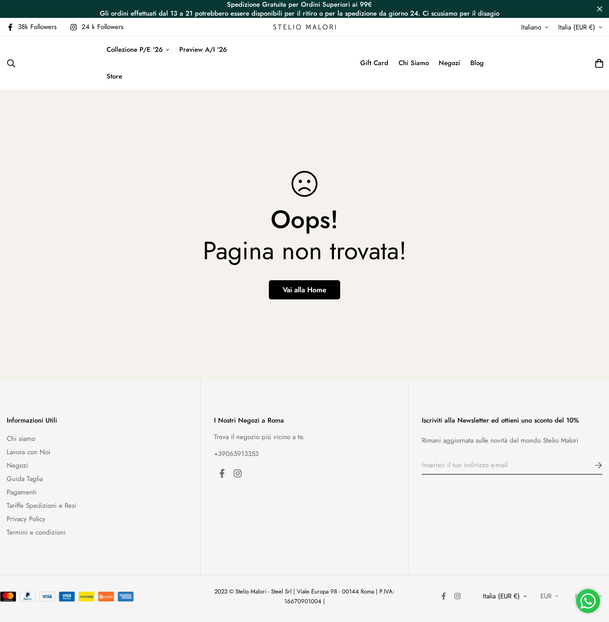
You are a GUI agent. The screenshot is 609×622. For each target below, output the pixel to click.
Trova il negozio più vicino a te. (259, 437)
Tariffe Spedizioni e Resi (41, 505)
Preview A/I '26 (203, 49)
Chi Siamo (414, 63)
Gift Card (374, 63)
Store (114, 76)
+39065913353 (236, 454)
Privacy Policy (26, 519)
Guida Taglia (25, 479)
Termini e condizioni (36, 532)
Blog (477, 63)
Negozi (449, 63)
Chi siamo (21, 439)
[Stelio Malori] (304, 27)
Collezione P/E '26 (135, 49)
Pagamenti (22, 492)
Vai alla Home (304, 290)
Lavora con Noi (28, 452)
